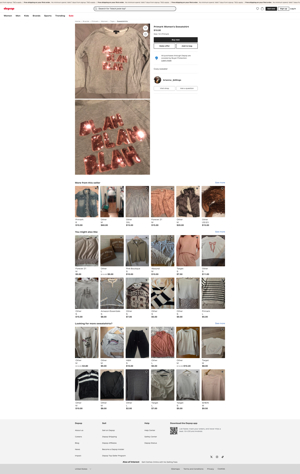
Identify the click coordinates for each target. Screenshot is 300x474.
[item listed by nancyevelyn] (188, 342)
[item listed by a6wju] (86, 385)
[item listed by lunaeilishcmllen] (213, 293)
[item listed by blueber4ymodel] (86, 293)
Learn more (166, 60)
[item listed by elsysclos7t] (188, 293)
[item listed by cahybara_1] (86, 250)
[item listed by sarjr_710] (162, 385)
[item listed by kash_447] (137, 385)
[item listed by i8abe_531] (213, 385)
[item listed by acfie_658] (112, 342)
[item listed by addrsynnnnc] (213, 250)
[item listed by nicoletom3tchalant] (137, 342)
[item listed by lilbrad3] (137, 293)
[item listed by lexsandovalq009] (213, 342)
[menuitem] (8, 16)
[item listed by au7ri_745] (162, 293)
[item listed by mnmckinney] (137, 250)
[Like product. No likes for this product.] (145, 28)
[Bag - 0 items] (262, 8)
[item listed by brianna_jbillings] (86, 201)
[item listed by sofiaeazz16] (162, 250)
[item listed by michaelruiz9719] (86, 342)
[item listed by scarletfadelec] (162, 342)
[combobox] (135, 8)
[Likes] (257, 8)
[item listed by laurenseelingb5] (188, 385)
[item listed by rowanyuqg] (112, 293)
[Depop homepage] (9, 8)
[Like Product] (96, 188)
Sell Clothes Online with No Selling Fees (159, 462)
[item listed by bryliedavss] (112, 385)
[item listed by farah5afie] (112, 250)
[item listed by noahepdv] (188, 250)
